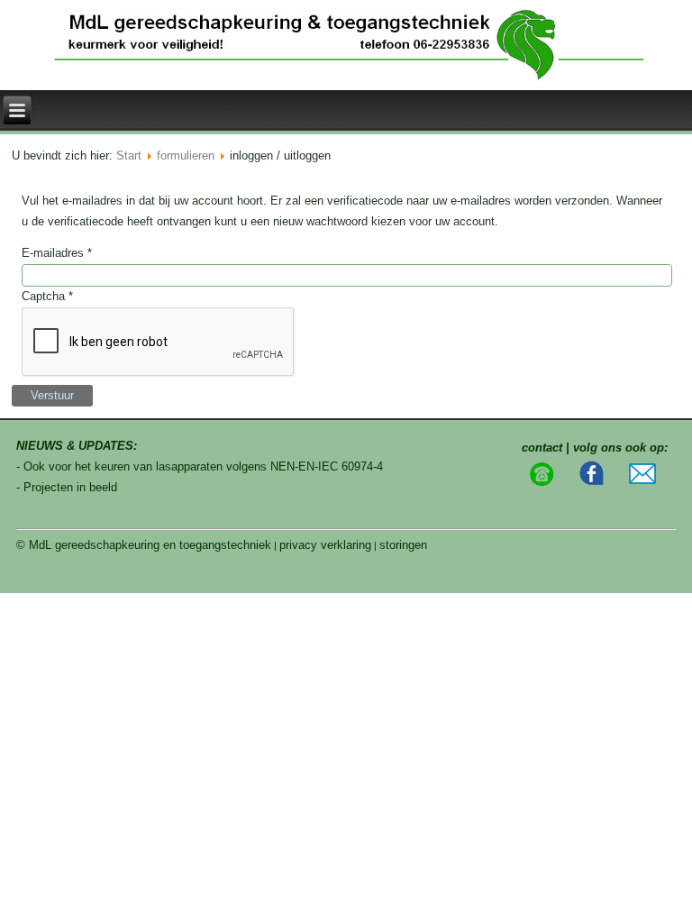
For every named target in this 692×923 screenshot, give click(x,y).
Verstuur (52, 395)
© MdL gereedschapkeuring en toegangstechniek (143, 545)
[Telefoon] (541, 482)
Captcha (47, 296)
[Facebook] (592, 482)
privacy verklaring (325, 545)
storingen (403, 545)
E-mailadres (57, 253)
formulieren (185, 155)
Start (128, 155)
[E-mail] (642, 480)
